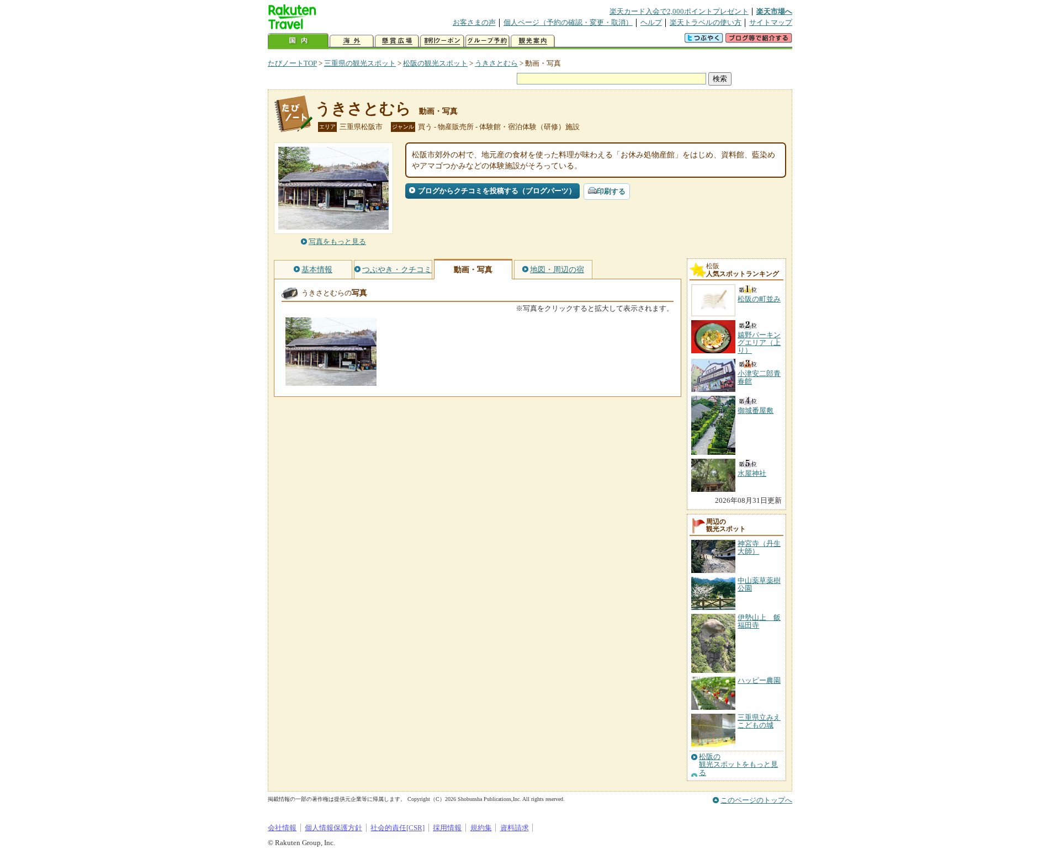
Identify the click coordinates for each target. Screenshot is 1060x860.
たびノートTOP (292, 63)
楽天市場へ (774, 11)
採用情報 (447, 828)
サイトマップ (770, 22)
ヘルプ (651, 22)
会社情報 (282, 828)
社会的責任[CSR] (397, 828)
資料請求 (514, 828)
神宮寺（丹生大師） (759, 547)
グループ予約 (487, 41)
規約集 (481, 828)
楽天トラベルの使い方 (705, 22)
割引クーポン (442, 41)
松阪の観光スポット (435, 63)
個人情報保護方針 (333, 828)
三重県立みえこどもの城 (759, 721)
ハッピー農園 (759, 680)
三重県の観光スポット (360, 63)
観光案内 (533, 41)
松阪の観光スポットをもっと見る (738, 765)
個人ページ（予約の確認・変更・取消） (568, 22)
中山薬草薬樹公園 (759, 584)
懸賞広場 (397, 41)
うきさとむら (496, 63)
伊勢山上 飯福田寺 (759, 621)
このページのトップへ (756, 800)
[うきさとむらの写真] (331, 380)
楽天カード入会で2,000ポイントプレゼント (679, 11)
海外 (352, 41)
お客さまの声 (474, 22)
